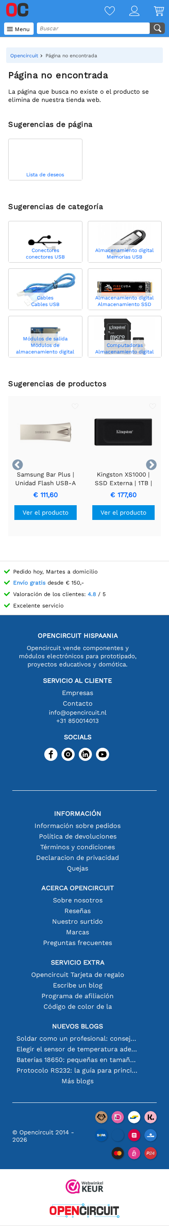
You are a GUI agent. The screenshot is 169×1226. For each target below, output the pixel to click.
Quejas (77, 868)
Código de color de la (77, 1006)
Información (77, 813)
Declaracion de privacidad (77, 858)
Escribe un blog (78, 985)
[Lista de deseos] (102, 12)
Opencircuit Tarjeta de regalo (77, 975)
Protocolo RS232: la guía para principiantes (77, 1070)
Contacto (78, 703)
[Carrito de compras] (151, 12)
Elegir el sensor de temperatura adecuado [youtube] (77, 1049)
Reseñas (77, 911)
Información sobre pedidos (77, 826)
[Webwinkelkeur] (84, 1187)
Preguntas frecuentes (77, 943)
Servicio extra (78, 962)
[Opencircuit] (84, 1211)
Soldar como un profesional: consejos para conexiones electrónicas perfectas (77, 1038)
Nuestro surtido (77, 921)
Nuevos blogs (77, 1026)
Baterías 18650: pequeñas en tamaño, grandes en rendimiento (77, 1060)
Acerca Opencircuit (77, 888)
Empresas (77, 693)
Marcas (77, 932)
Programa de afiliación (77, 996)
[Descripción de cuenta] (127, 12)
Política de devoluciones (77, 836)
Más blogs (78, 1081)
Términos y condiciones (77, 847)
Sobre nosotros (78, 900)
